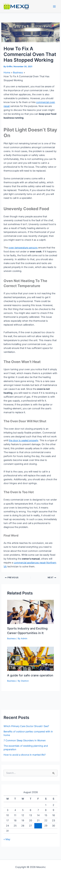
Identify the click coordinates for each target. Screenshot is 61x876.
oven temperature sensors (23, 247)
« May (7, 839)
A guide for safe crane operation (30, 675)
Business (11, 638)
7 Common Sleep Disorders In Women (25, 740)
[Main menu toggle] (54, 6)
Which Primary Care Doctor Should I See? (26, 726)
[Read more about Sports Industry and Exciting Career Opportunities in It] (30, 611)
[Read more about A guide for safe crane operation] (30, 658)
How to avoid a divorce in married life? (25, 754)
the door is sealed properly (23, 440)
